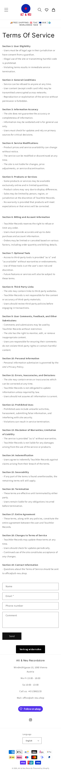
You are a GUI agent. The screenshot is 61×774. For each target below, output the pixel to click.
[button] (6, 9)
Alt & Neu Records (25, 768)
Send (12, 636)
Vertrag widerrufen (30, 649)
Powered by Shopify (41, 768)
